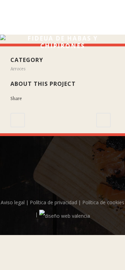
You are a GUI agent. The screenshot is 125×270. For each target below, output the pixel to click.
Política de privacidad (53, 202)
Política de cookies (103, 202)
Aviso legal (13, 202)
